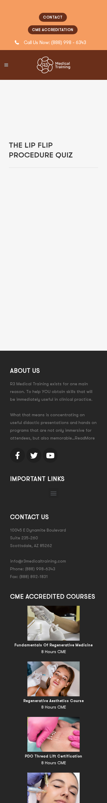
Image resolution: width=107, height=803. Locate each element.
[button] (54, 493)
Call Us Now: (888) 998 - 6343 (55, 42)
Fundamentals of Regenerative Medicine (54, 645)
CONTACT (53, 17)
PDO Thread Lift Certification (53, 756)
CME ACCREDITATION (52, 30)
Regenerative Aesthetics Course (53, 701)
